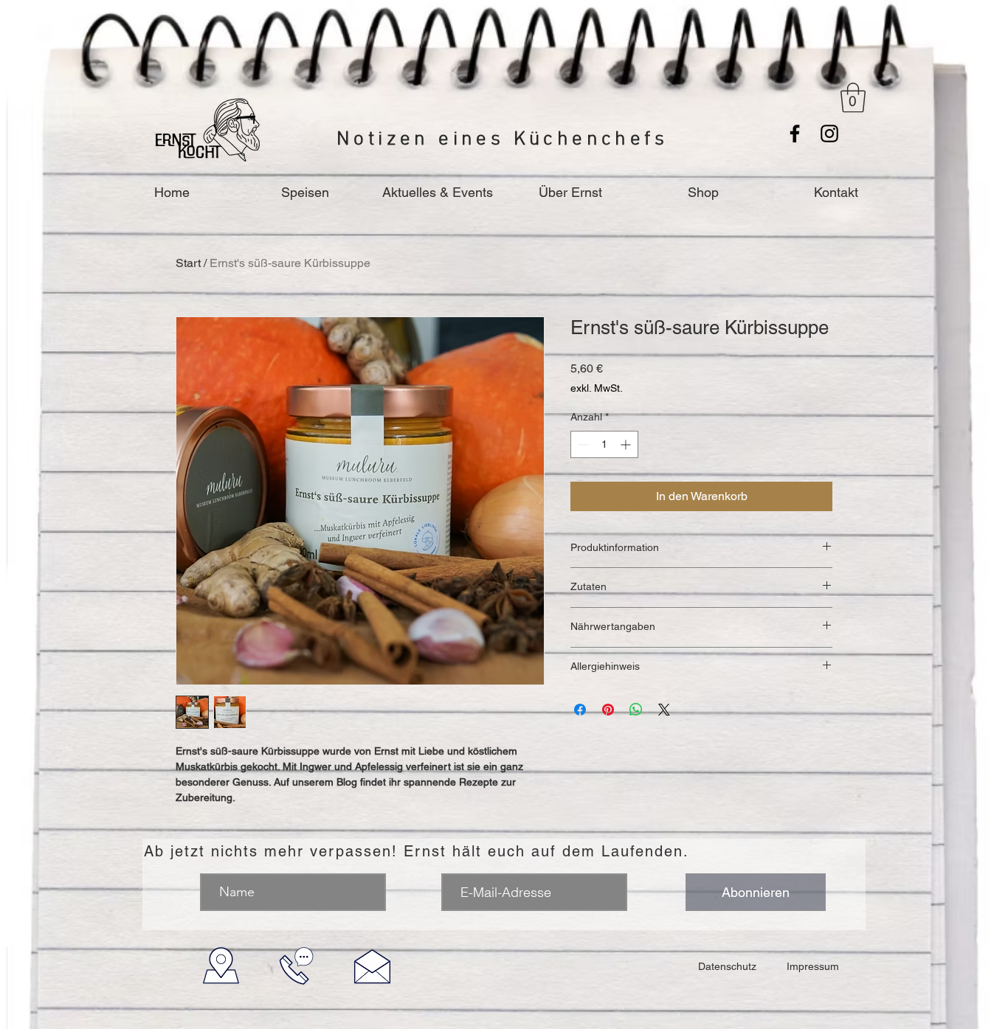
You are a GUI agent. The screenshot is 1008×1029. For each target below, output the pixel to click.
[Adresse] (221, 966)
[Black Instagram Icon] (829, 133)
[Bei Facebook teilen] (580, 709)
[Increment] (627, 444)
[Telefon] (296, 966)
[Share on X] (664, 709)
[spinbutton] (604, 444)
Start (188, 263)
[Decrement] (582, 444)
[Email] (372, 966)
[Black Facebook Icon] (795, 133)
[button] (853, 97)
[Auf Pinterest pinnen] (608, 709)
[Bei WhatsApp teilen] (636, 709)
